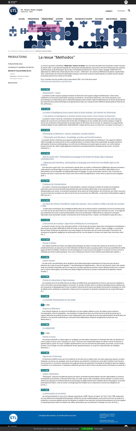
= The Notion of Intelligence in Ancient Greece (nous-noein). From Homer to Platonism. (78, 116)
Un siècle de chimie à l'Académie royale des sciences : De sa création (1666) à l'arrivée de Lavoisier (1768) (82, 204)
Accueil (22, 19)
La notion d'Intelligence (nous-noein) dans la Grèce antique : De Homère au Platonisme (79, 112)
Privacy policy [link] (98, 429)
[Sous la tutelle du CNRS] (126, 2)
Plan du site (103, 417)
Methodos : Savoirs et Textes (19, 76)
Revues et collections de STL (26, 51)
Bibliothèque (111, 19)
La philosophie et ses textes (54, 393)
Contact (109, 11)
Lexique (12, 74)
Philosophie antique (16, 78)
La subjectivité (48, 328)
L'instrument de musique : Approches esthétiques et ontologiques (70, 223)
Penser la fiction (49, 243)
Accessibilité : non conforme (107, 414)
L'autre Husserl (48, 260)
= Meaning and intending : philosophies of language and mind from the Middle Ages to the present (80, 163)
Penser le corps (49, 336)
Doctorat (99, 19)
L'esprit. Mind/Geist (51, 374)
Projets (69, 19)
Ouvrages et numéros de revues (21, 67)
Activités (59, 19)
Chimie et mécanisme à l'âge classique (59, 280)
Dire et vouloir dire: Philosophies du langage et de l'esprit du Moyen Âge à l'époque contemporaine (77, 157)
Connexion (121, 11)
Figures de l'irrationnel (52, 356)
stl (8, 51)
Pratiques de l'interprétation (54, 184)
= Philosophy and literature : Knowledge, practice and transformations (71, 137)
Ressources (12, 83)
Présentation (33, 19)
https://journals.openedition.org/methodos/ (56, 81)
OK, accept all (88, 429)
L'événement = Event (51, 93)
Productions (47, 19)
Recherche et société (83, 19)
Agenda (123, 19)
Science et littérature (51, 308)
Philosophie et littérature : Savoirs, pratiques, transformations (68, 133)
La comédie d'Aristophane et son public (59, 300)
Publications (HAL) (15, 64)
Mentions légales (104, 416)
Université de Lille (104, 420)
